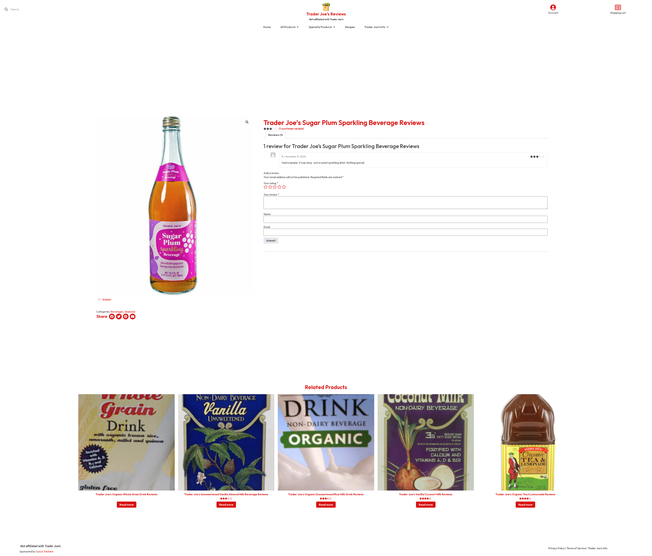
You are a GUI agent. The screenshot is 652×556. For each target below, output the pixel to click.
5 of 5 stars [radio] (284, 187)
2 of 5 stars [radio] (270, 187)
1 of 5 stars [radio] (266, 187)
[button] (247, 122)
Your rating (271, 183)
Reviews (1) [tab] (275, 135)
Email (267, 227)
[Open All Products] (297, 27)
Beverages (117, 311)
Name (267, 214)
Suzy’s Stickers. (45, 551)
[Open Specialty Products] (334, 27)
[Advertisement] (326, 58)
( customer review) (291, 128)
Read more (127, 504)
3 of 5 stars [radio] (275, 187)
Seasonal (129, 311)
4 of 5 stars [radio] (279, 187)
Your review (271, 194)
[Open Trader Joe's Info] (387, 27)
